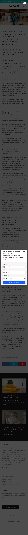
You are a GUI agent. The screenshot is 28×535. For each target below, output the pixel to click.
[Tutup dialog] (26, 250)
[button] (24, 3)
